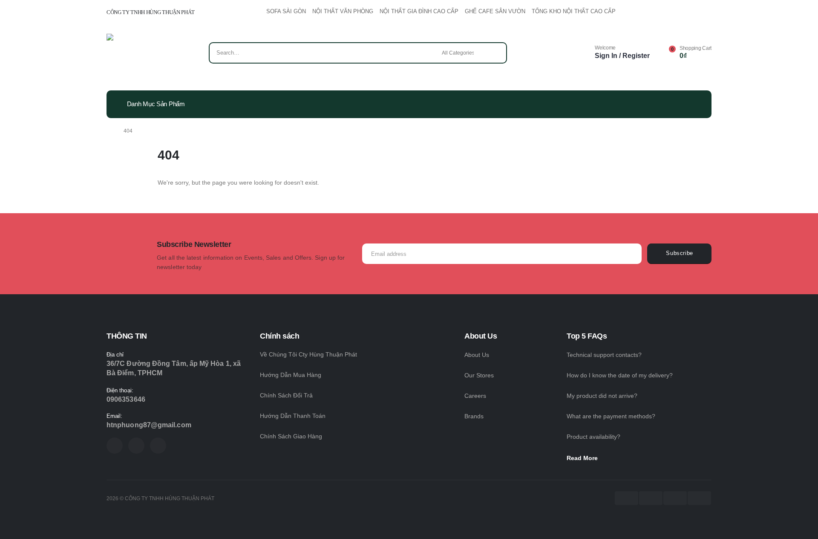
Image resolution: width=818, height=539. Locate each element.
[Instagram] (158, 446)
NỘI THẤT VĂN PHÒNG (342, 11)
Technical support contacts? (604, 354)
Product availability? (593, 436)
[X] (136, 446)
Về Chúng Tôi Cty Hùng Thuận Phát (308, 354)
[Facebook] (115, 446)
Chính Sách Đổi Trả (286, 395)
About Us (476, 354)
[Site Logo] (131, 55)
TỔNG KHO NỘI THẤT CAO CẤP (574, 11)
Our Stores (479, 375)
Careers (475, 395)
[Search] (494, 53)
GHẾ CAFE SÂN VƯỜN (495, 11)
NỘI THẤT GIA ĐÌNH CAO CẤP (419, 11)
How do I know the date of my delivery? (620, 375)
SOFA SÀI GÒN (286, 11)
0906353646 (126, 399)
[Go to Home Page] (109, 131)
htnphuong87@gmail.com (149, 425)
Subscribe (679, 253)
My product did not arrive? (602, 395)
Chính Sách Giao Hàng (291, 436)
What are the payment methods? (611, 416)
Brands (474, 416)
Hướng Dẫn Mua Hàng (290, 374)
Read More (583, 458)
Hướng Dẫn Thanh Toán (292, 415)
